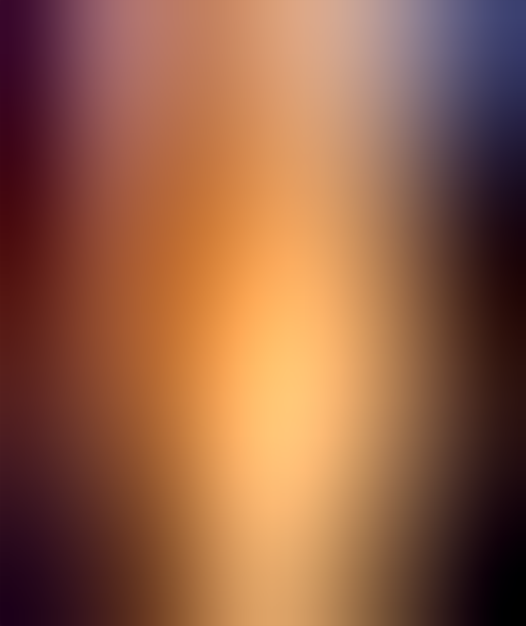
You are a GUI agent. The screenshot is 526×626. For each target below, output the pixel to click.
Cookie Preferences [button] (15, 400)
